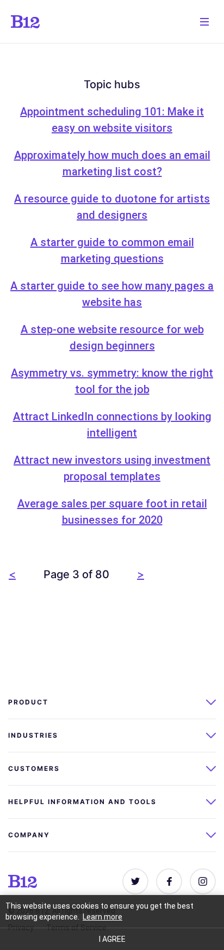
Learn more (102, 916)
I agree (112, 939)
